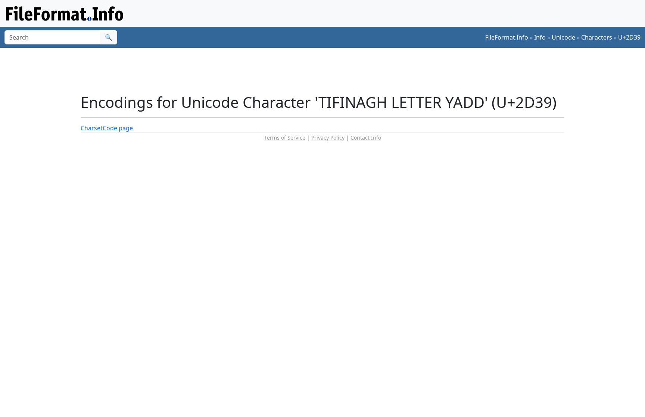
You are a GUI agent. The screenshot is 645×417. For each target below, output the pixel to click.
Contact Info (365, 137)
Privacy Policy (328, 137)
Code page (118, 128)
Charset (92, 128)
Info (540, 37)
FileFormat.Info (506, 37)
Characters (596, 37)
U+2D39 (629, 37)
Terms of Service (284, 137)
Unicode (563, 37)
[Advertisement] (327, 70)
